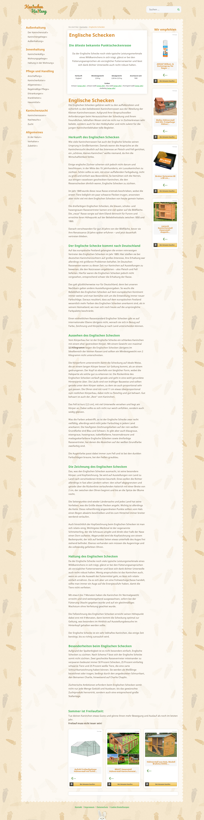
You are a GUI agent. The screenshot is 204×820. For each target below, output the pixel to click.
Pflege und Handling (40, 71)
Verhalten (32, 141)
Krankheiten (34, 97)
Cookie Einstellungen (119, 807)
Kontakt (78, 807)
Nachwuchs (33, 119)
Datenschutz (102, 807)
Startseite (83, 27)
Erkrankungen (35, 93)
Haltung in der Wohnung (40, 62)
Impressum (89, 807)
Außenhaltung (36, 27)
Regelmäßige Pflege (38, 89)
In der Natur (34, 137)
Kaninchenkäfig (35, 54)
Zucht (30, 124)
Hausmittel (33, 102)
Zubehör (32, 145)
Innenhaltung (35, 49)
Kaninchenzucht (37, 110)
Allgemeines (34, 84)
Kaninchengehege (37, 36)
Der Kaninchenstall (37, 32)
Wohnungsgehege (37, 58)
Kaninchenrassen (36, 115)
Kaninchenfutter (36, 80)
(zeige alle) (81, 86)
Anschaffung (34, 76)
